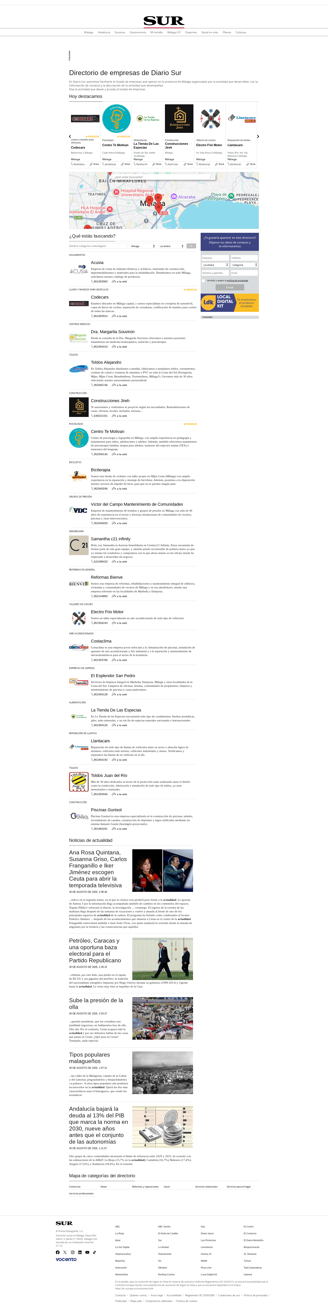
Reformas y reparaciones (145, 1186)
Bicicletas (75, 462)
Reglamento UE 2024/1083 (199, 1295)
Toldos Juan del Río (109, 775)
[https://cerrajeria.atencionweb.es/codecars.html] (99, 166)
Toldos (73, 354)
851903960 (101, 281)
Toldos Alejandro (106, 362)
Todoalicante (164, 1254)
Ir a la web (120, 281)
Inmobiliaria (76, 531)
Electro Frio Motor (107, 611)
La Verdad (163, 1247)
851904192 (235, 164)
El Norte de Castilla (168, 1233)
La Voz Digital (122, 1247)
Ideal (117, 1240)
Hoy (203, 1226)
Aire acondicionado (81, 633)
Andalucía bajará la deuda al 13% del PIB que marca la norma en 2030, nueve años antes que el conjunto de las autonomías (98, 1125)
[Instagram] (73, 1252)
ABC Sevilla (164, 1226)
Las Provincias (208, 1240)
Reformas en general (82, 569)
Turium (247, 1261)
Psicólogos (76, 423)
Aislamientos (77, 254)
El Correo (249, 1226)
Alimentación (77, 702)
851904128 (101, 694)
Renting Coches (166, 1274)
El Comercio (250, 1233)
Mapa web (136, 1301)
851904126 (141, 164)
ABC (117, 1226)
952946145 (110, 164)
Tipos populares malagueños (89, 1057)
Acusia (97, 262)
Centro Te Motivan (107, 431)
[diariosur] (164, 20)
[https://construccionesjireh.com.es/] (193, 166)
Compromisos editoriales (159, 1301)
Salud (167, 1186)
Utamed (248, 1274)
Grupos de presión (80, 496)
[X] (65, 1252)
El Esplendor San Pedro (113, 675)
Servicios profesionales (81, 1193)
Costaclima (101, 641)
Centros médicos (79, 324)
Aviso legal (157, 1295)
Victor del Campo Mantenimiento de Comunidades (137, 504)
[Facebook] (58, 1252)
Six (159, 1261)
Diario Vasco (207, 1233)
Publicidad (121, 1301)
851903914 (79, 164)
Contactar (120, 1295)
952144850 (101, 596)
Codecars (100, 297)
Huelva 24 (206, 1254)
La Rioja (119, 1233)
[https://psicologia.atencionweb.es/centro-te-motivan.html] (130, 166)
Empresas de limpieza (82, 667)
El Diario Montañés (253, 1240)
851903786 (101, 660)
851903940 (101, 794)
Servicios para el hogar (239, 1186)
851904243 (204, 164)
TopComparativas (253, 1267)
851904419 (101, 346)
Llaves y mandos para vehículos (89, 289)
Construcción (78, 393)
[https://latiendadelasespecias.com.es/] (162, 166)
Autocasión (121, 1267)
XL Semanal (250, 1254)
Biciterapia (100, 469)
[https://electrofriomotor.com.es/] (224, 166)
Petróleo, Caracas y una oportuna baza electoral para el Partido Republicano (95, 950)
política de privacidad (237, 280)
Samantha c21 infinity (110, 538)
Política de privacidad (255, 1295)
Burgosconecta (251, 1247)
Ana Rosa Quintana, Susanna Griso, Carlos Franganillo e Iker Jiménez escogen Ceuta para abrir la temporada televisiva (98, 868)
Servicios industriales (206, 1186)
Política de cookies (186, 1301)
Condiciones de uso (229, 1295)
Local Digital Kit (209, 1274)
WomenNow (121, 1274)
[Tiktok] (95, 1252)
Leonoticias (207, 1247)
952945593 (101, 523)
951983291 (101, 828)
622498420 (101, 561)
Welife (204, 1261)
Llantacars (100, 740)
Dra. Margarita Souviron (113, 331)
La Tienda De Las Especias (116, 710)
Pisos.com (206, 1267)
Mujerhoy (120, 1261)
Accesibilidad (174, 1295)
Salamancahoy (123, 1254)
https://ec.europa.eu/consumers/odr (134, 1288)
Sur (160, 1240)
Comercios (74, 1186)
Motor (104, 1186)
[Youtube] (87, 1252)
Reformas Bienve (107, 577)
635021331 (173, 164)
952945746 (101, 385)
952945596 (101, 488)
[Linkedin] (80, 1252)
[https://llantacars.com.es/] (256, 166)
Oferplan (162, 1267)
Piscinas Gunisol (106, 809)
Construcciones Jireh (110, 400)
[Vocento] (66, 1259)
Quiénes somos (138, 1295)
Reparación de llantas (83, 733)
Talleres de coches (81, 604)
